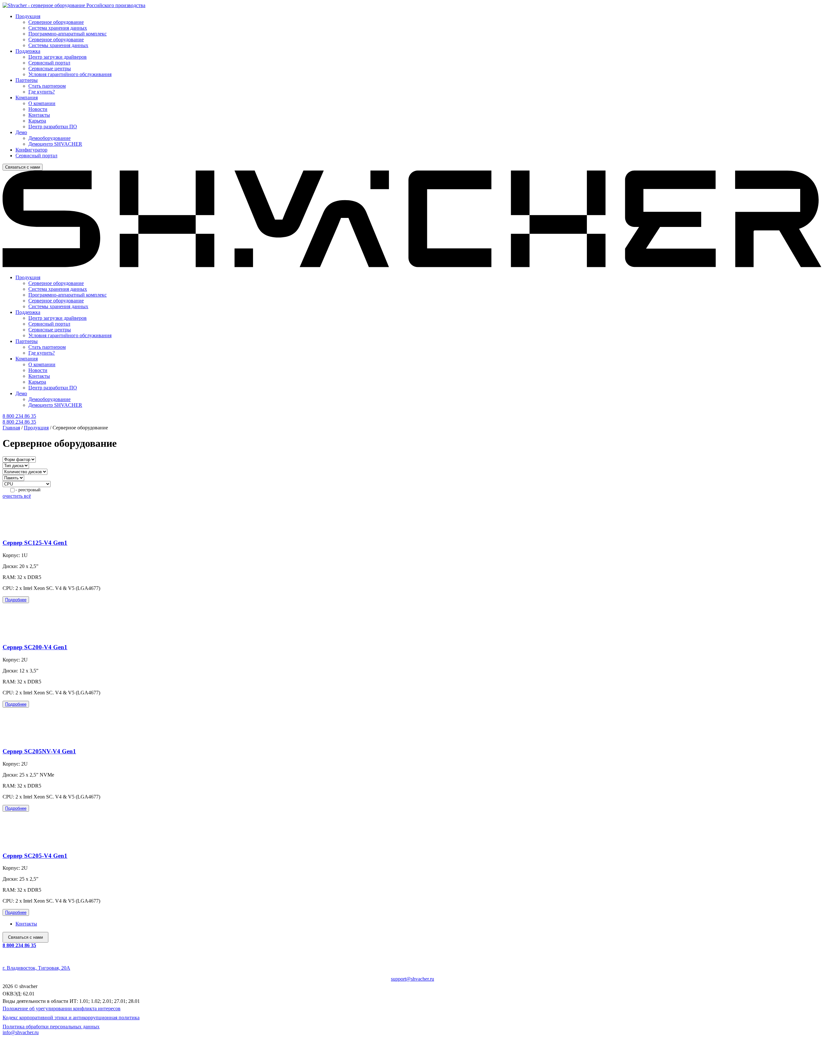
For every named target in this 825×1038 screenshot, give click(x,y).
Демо (21, 132)
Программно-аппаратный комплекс (67, 33)
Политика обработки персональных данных (51, 1026)
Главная (11, 427)
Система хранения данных (57, 28)
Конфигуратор (31, 149)
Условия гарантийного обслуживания (70, 74)
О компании (41, 103)
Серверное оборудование (56, 22)
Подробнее (15, 599)
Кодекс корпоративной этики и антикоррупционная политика (71, 1017)
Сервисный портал (49, 62)
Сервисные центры (49, 68)
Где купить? (41, 91)
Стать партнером (47, 86)
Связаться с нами (22, 167)
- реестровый (28, 489)
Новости (37, 109)
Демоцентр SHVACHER (55, 144)
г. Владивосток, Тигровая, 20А (36, 968)
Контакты (39, 115)
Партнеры (26, 80)
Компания (26, 97)
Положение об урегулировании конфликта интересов (62, 1008)
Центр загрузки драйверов (57, 57)
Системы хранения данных (58, 45)
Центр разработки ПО (52, 126)
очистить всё (17, 496)
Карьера (37, 120)
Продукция (27, 16)
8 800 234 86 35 (19, 945)
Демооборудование (49, 138)
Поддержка (27, 51)
